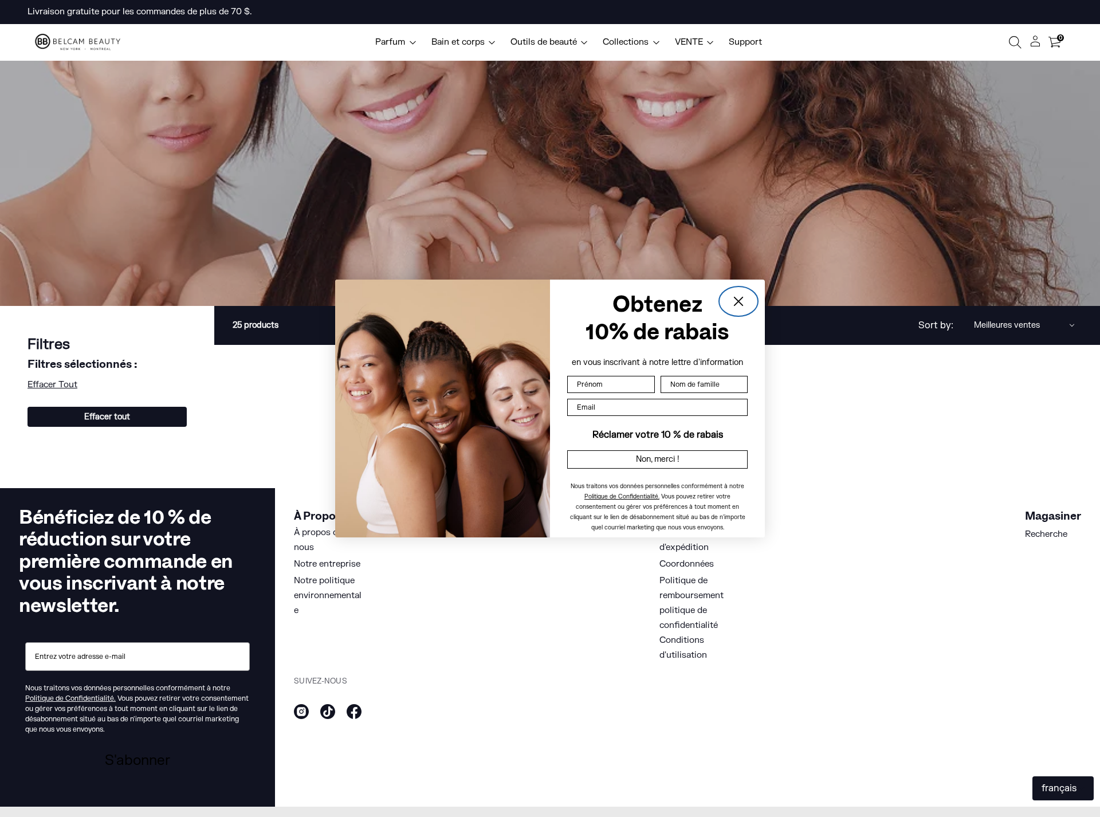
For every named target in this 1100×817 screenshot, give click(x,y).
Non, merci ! (657, 459)
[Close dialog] (738, 301)
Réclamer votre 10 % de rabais (657, 435)
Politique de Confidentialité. (621, 496)
